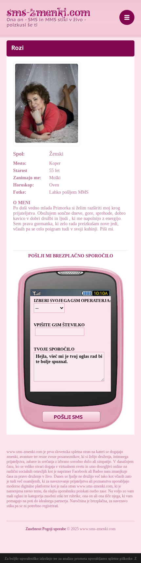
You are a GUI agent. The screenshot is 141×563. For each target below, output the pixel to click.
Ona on (49, 12)
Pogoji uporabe (54, 529)
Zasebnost (33, 529)
